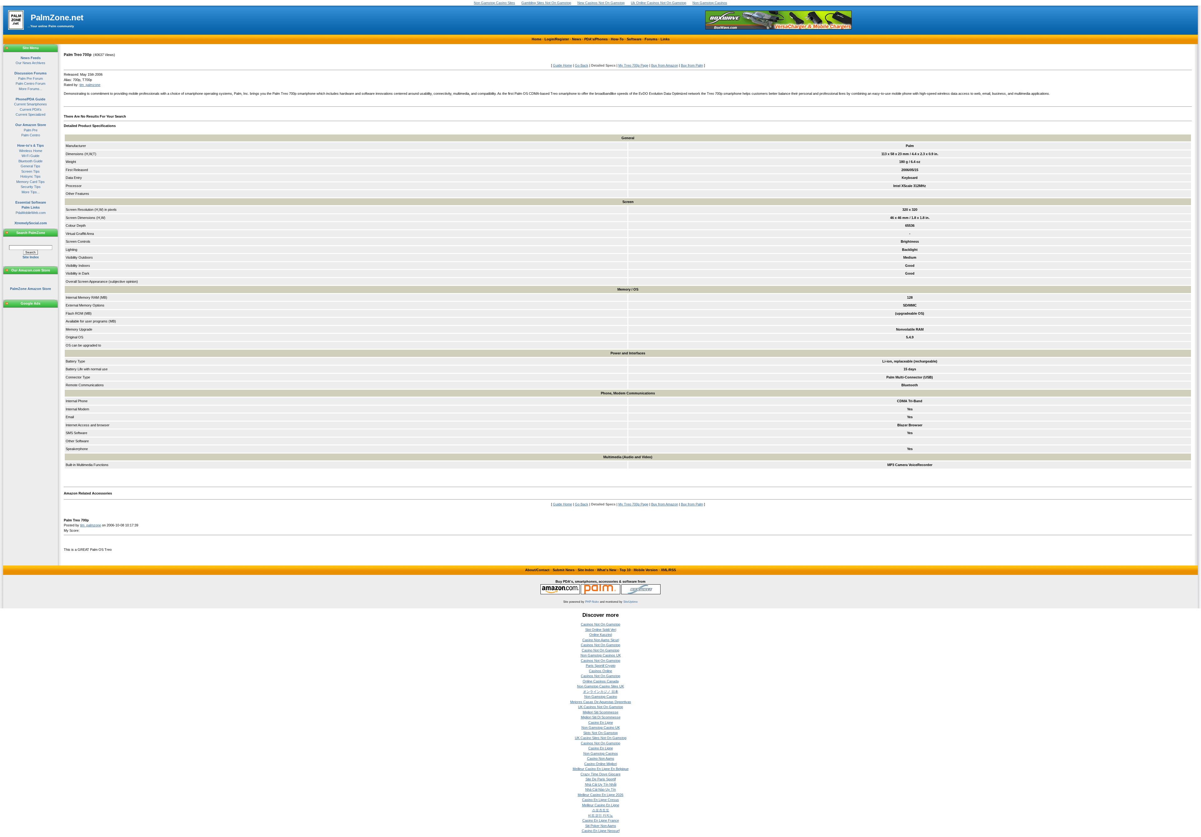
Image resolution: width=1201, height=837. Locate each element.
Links (665, 39)
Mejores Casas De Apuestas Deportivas (600, 702)
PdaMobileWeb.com (31, 213)
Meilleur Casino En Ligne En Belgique (601, 769)
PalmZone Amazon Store (30, 289)
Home (536, 39)
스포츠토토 (600, 810)
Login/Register (557, 39)
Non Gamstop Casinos (600, 753)
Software (634, 39)
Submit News (564, 570)
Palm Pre (31, 130)
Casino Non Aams (600, 758)
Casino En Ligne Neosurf (601, 831)
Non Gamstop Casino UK (600, 727)
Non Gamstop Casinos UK (600, 655)
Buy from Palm (692, 65)
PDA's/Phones (596, 39)
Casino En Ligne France (600, 820)
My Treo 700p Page (633, 65)
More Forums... (30, 89)
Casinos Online (600, 671)
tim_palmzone (89, 85)
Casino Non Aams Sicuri (600, 640)
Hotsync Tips (30, 176)
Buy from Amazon (664, 65)
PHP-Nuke (592, 601)
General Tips (30, 166)
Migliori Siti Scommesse (600, 712)
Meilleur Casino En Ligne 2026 (600, 795)
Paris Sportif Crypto (601, 665)
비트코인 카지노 (600, 815)
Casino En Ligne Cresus (600, 800)
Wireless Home (30, 151)
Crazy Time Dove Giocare (600, 774)
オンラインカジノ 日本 (600, 691)
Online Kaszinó (600, 635)
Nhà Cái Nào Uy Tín (600, 789)
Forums (651, 39)
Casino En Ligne (600, 722)
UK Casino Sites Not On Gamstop (600, 738)
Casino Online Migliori (600, 764)
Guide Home (562, 65)
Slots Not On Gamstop (600, 733)
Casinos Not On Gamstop (600, 624)
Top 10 (625, 570)
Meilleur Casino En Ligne (600, 805)
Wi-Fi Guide (30, 156)
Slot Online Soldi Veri (600, 630)
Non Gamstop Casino (600, 696)
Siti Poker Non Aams (600, 826)
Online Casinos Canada (601, 681)
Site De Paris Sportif (600, 779)
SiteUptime (630, 601)
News (576, 39)
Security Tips (31, 187)
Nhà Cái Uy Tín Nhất (600, 784)
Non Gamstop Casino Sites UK (600, 686)
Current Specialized (30, 114)
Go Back (581, 65)
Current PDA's (31, 109)
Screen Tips (30, 171)
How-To (617, 39)
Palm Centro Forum (30, 83)
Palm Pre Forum (30, 78)
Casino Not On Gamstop (600, 650)
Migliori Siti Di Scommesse (601, 717)
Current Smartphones (30, 104)
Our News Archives (30, 63)
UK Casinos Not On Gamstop (600, 707)
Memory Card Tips (30, 182)
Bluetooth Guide (30, 161)
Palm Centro (30, 135)
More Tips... (31, 192)
